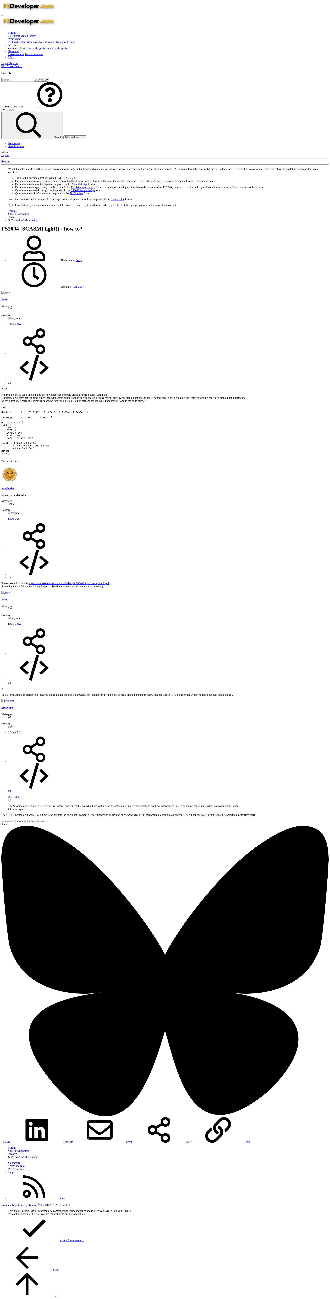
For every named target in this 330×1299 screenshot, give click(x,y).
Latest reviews (16, 54)
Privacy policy (16, 1169)
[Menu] (2, 15)
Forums (12, 32)
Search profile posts (56, 48)
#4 (9, 790)
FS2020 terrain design (83, 190)
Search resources (34, 54)
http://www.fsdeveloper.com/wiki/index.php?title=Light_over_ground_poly (69, 583)
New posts (14, 35)
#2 (9, 577)
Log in (5, 155)
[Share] (34, 353)
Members (13, 45)
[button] (50, 106)
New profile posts (65, 42)
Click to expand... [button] (18, 809)
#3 (9, 682)
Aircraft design (79, 184)
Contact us (14, 1162)
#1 (9, 382)
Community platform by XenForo (36, 1205)
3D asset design (83, 181)
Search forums (28, 35)
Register (5, 161)
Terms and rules (16, 1165)
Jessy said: (14, 796)
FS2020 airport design (83, 187)
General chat (117, 199)
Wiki (10, 57)
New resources (47, 42)
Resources (13, 51)
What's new (14, 38)
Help (11, 1172)
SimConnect (76, 193)
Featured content (17, 42)
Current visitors (16, 48)
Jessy (79, 260)
